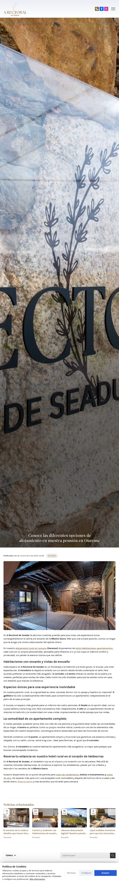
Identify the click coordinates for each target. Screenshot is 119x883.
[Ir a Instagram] (106, 9)
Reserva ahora (25, 781)
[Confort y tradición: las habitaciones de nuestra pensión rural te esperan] (45, 818)
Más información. (37, 879)
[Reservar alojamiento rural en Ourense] (97, 9)
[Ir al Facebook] (102, 9)
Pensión (52, 555)
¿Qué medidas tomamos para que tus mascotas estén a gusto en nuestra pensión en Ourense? (103, 832)
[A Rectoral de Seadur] (15, 9)
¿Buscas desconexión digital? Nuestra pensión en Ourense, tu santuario (73, 832)
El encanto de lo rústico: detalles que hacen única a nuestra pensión (16, 832)
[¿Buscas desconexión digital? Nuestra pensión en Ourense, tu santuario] (74, 818)
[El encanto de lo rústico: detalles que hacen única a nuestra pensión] (16, 818)
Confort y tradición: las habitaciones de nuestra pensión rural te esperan (44, 832)
